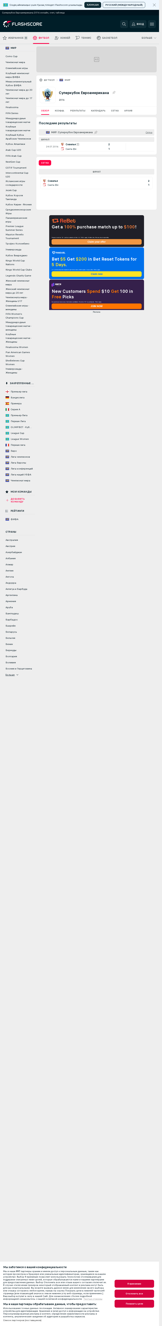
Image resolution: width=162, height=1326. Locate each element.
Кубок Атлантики (15, 144)
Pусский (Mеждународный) (124, 5)
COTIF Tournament (16, 167)
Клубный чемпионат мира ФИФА (17, 75)
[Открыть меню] (152, 24)
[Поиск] (124, 24)
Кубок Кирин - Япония (19, 204)
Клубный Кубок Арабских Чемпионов (18, 136)
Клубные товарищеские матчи (18, 128)
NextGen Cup (13, 161)
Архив (128, 110)
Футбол (49, 80)
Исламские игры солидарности (15, 183)
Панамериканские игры (16, 219)
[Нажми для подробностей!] (96, 146)
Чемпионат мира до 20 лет (19, 91)
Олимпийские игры (17, 68)
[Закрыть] (154, 5)
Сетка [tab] (45, 162)
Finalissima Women (17, 347)
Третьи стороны (92, 1299)
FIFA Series (12, 113)
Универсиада (13, 249)
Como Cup (12, 56)
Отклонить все (134, 1293)
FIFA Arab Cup (14, 155)
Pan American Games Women (18, 354)
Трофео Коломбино (17, 243)
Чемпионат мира (15, 62)
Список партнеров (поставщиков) (22, 1320)
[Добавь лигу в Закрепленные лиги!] (114, 93)
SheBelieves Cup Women (15, 362)
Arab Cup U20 (13, 150)
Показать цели (134, 1303)
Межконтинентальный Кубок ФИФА (18, 83)
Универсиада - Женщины (14, 370)
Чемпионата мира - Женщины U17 (17, 299)
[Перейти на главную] (30, 24)
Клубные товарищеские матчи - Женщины (18, 338)
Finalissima (12, 107)
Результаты (77, 110)
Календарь (98, 110)
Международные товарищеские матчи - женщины (18, 326)
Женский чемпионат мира (17, 282)
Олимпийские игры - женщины (17, 307)
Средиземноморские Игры (18, 211)
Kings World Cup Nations (15, 262)
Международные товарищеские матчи (18, 120)
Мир (67, 80)
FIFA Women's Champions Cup (15, 315)
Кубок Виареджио (16, 255)
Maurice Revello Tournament (15, 236)
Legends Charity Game (18, 275)
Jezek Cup (11, 190)
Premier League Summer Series (15, 228)
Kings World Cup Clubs (19, 269)
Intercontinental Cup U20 (17, 174)
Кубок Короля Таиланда (14, 197)
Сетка (115, 110)
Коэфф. (60, 110)
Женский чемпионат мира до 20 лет (17, 290)
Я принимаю (134, 1283)
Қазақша (93, 4)
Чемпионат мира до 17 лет (19, 100)
